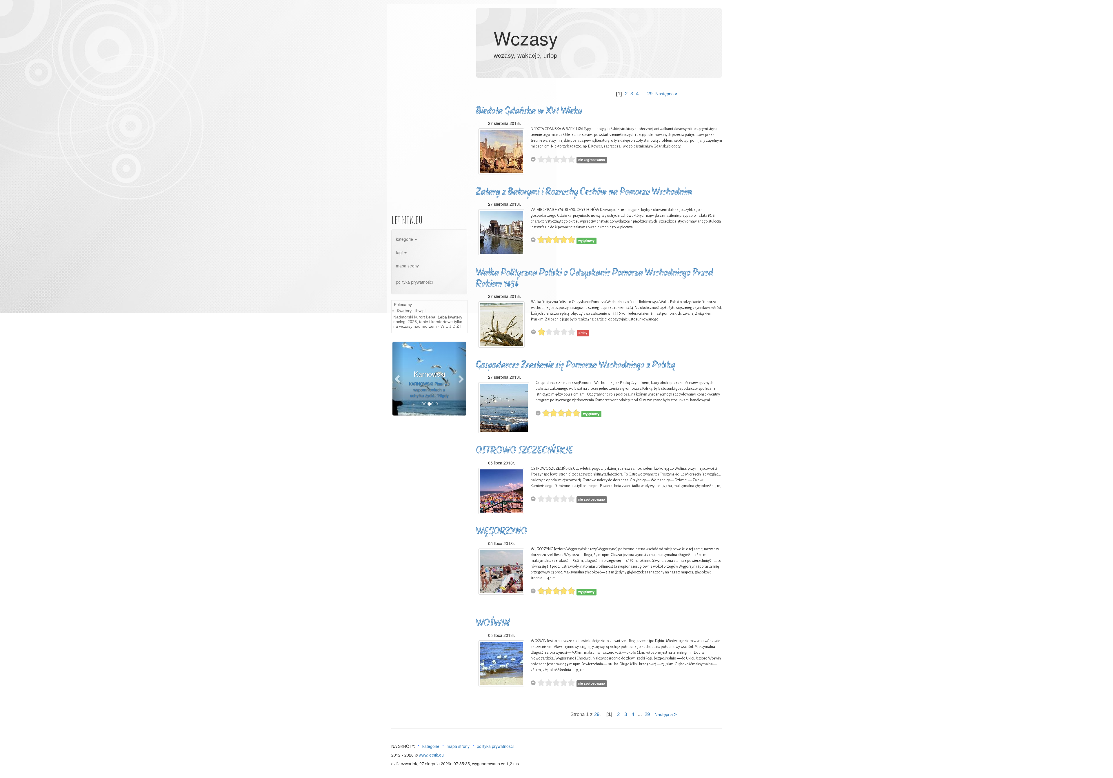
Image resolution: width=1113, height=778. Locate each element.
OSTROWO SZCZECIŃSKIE (524, 451)
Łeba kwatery (450, 317)
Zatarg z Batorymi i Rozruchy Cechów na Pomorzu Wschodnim (584, 192)
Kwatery (404, 310)
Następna (666, 93)
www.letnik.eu (431, 755)
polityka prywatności (414, 282)
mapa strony (407, 266)
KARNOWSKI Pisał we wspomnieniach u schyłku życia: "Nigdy (429, 389)
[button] (397, 379)
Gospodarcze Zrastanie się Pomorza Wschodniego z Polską (575, 365)
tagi (400, 252)
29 (649, 93)
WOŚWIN (493, 623)
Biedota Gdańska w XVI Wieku (529, 111)
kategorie (405, 239)
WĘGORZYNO (501, 532)
